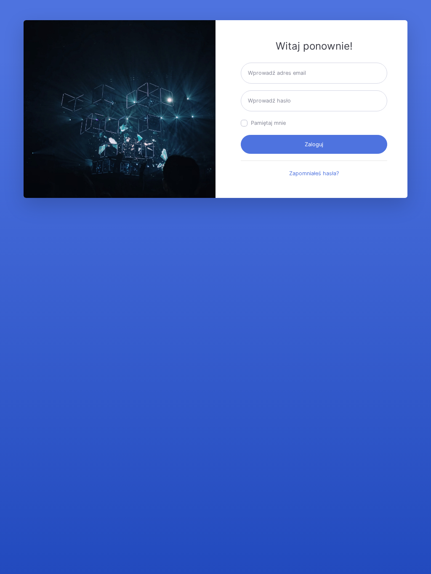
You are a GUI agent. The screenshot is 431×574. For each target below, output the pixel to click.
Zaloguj (314, 144)
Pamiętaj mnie (268, 123)
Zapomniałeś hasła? (314, 173)
